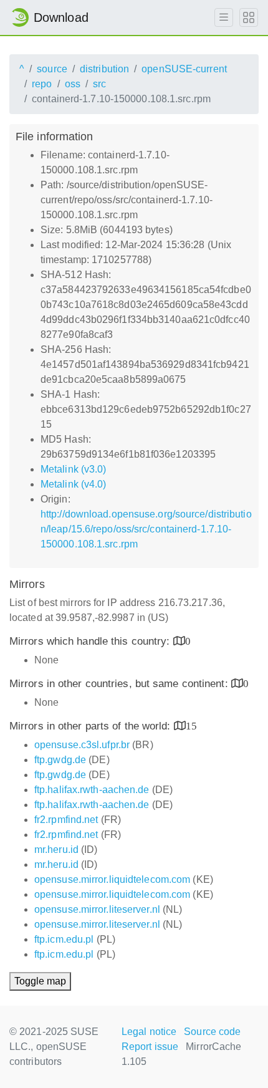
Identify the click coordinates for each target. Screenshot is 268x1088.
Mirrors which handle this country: (91, 641)
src (99, 84)
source (52, 69)
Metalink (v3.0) (74, 469)
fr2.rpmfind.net (66, 819)
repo (42, 84)
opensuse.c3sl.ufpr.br (82, 744)
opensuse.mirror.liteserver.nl (97, 909)
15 (191, 725)
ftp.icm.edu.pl (63, 939)
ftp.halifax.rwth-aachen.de (92, 789)
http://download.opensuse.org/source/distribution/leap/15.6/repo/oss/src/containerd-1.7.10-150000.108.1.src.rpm (146, 529)
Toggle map (40, 981)
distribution (104, 69)
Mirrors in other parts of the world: (91, 726)
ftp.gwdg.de (60, 759)
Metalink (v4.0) (74, 484)
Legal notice (149, 1031)
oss (72, 84)
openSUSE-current (184, 69)
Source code (212, 1031)
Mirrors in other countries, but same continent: (120, 684)
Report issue (150, 1046)
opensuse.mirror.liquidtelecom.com (112, 879)
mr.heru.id (56, 849)
